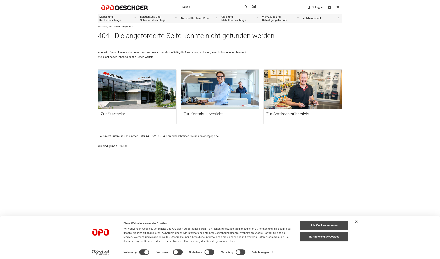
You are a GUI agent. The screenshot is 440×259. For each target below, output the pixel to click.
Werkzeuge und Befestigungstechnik (274, 18)
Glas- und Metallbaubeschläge (233, 18)
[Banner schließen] (356, 221)
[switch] (178, 252)
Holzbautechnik (312, 18)
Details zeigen (260, 252)
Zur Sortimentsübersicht (288, 114)
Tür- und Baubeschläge (194, 18)
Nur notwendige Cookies (324, 236)
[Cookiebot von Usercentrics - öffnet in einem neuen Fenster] (101, 252)
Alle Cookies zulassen (324, 225)
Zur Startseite (113, 114)
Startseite (102, 26)
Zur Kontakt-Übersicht (203, 114)
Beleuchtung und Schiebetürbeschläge (152, 18)
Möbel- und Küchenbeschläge (110, 18)
